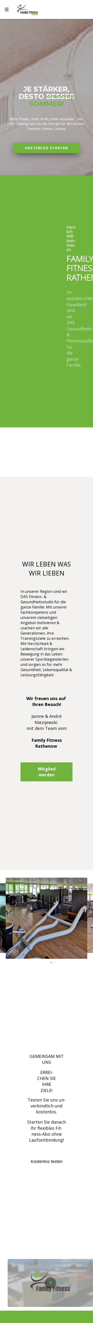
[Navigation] (6, 9)
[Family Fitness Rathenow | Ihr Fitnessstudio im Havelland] (27, 9)
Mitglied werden (47, 772)
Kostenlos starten (46, 148)
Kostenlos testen (46, 1161)
